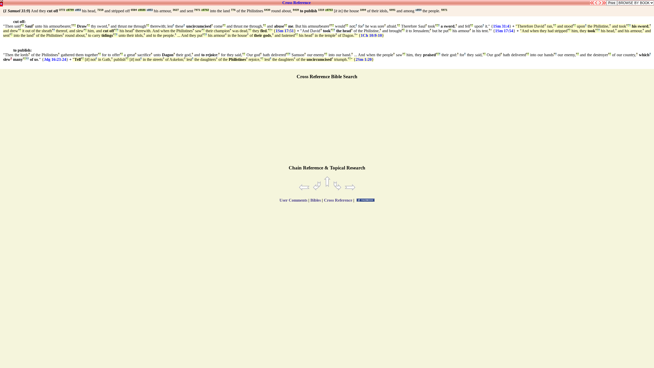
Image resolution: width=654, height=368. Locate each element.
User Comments (293, 200)
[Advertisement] (327, 124)
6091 (392, 10)
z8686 (142, 10)
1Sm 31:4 (501, 26)
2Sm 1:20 (364, 59)
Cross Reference (296, 3)
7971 (197, 10)
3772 (62, 10)
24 (64, 59)
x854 (418, 10)
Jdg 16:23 (52, 59)
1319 (321, 10)
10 (380, 35)
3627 (176, 10)
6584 (134, 10)
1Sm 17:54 (504, 31)
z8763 (329, 10)
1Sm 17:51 (285, 31)
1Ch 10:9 (369, 35)
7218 (100, 10)
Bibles (315, 200)
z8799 (70, 10)
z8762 (205, 10)
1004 (363, 10)
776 (233, 10)
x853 (78, 10)
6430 (267, 10)
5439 (296, 10)
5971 (444, 10)
